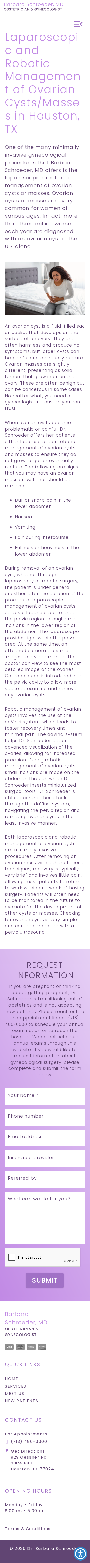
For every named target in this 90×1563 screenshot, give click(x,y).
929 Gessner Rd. (29, 1457)
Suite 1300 (22, 1463)
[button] (81, 1554)
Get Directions (28, 1451)
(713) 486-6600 (29, 1441)
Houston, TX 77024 (32, 1469)
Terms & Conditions (28, 1528)
